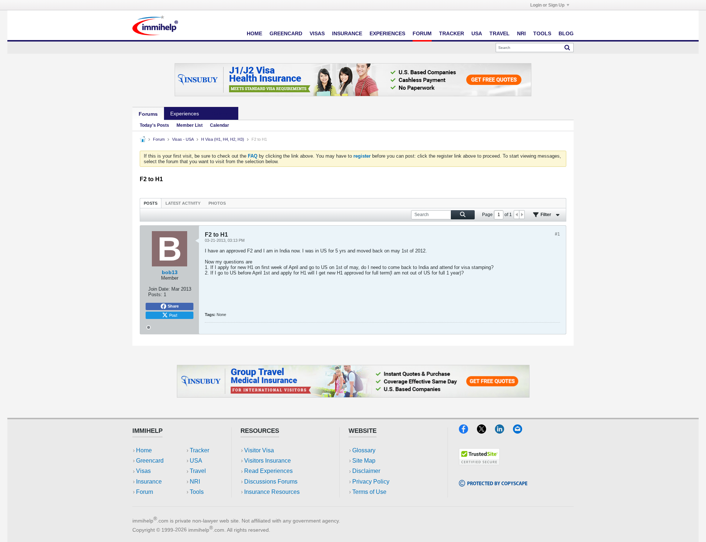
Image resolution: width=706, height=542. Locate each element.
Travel (499, 33)
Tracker (451, 33)
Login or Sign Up (547, 5)
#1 (557, 234)
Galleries (221, 113)
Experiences (387, 33)
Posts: (155, 294)
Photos (217, 203)
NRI (521, 33)
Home (254, 33)
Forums (148, 114)
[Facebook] (468, 431)
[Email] (521, 431)
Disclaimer (366, 471)
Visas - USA (183, 139)
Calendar (219, 125)
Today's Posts (154, 125)
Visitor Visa (259, 450)
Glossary (363, 450)
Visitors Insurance (267, 460)
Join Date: (159, 289)
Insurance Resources (272, 492)
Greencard (286, 33)
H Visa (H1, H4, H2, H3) (222, 139)
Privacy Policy (370, 481)
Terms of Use (369, 492)
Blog (566, 33)
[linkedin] (504, 431)
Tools (542, 33)
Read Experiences (268, 471)
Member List (189, 125)
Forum (422, 33)
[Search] (567, 47)
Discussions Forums (270, 481)
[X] (486, 431)
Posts (150, 203)
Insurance (347, 33)
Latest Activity (182, 203)
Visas (317, 33)
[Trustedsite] (479, 463)
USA (476, 33)
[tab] (150, 203)
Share (173, 306)
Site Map (363, 460)
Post (173, 315)
